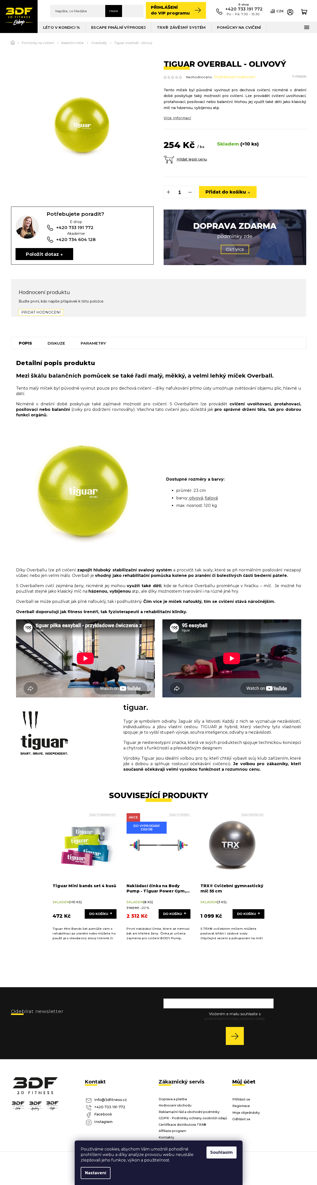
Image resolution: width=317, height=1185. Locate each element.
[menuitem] (62, 27)
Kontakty (166, 1137)
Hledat (113, 11)
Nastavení (95, 1172)
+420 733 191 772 (109, 1107)
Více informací (177, 118)
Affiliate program (172, 1131)
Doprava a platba (173, 1099)
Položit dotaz (42, 254)
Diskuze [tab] (56, 343)
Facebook (103, 1114)
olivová (195, 498)
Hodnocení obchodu (175, 1105)
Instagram (103, 1122)
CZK (280, 11)
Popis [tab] (25, 343)
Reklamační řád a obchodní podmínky (189, 1112)
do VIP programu (170, 10)
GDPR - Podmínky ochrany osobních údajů (193, 1118)
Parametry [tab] (93, 343)
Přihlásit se (237, 1035)
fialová (211, 498)
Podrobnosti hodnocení (234, 77)
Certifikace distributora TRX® (182, 1124)
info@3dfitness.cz (110, 1100)
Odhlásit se (241, 1119)
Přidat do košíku (225, 192)
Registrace (241, 1106)
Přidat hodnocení (41, 312)
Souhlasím (221, 1152)
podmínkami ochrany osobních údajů (235, 1018)
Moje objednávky (246, 1112)
